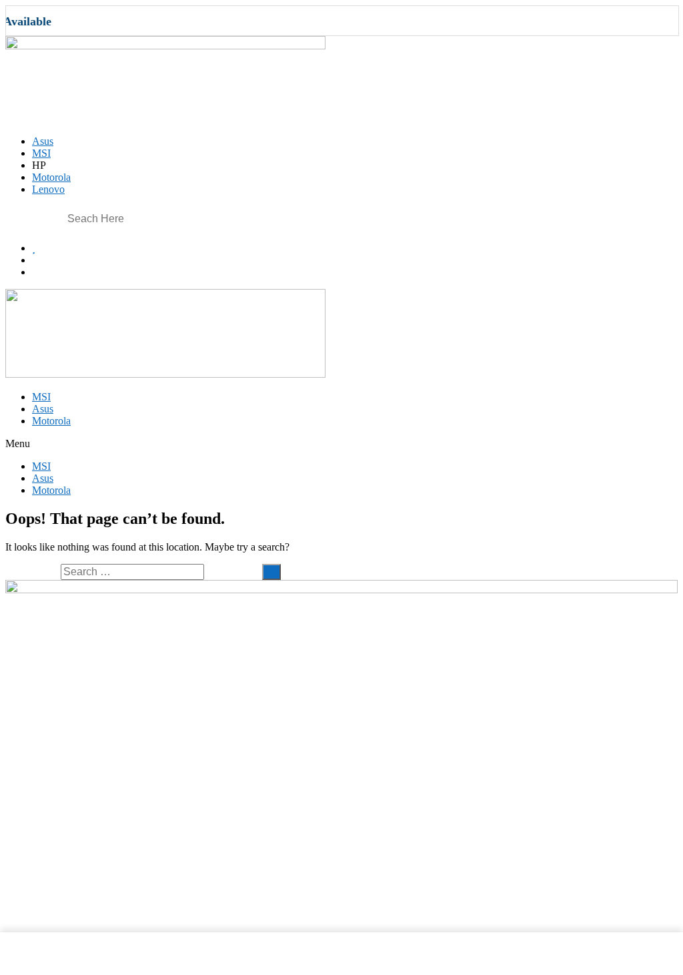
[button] (341, 444)
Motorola (51, 420)
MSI (41, 396)
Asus (42, 408)
